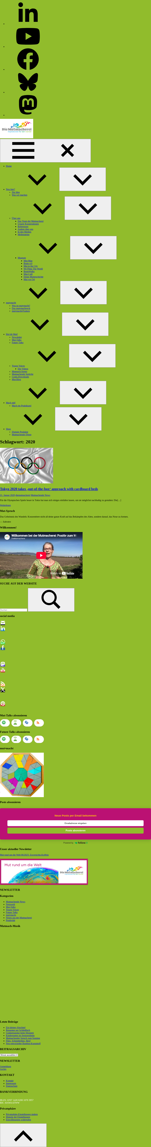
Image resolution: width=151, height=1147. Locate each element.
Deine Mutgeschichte (33, 276)
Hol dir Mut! (12, 334)
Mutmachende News (40, 495)
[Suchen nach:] (14, 610)
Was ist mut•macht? (21, 305)
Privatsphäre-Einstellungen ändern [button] (22, 1114)
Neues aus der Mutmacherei (19, 917)
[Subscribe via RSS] (39, 723)
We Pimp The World (33, 268)
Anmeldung (5, 1066)
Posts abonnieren (76, 830)
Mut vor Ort (29, 279)
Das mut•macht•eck (21, 308)
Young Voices (18, 366)
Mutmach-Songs (19, 371)
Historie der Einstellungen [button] (18, 1117)
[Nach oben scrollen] (23, 1135)
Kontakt (9, 1080)
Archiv (3, 1069)
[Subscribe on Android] (16, 723)
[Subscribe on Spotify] (5, 723)
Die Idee (16, 192)
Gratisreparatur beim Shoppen (20, 1033)
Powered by (68, 843)
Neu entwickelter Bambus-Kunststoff (23, 1043)
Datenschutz (11, 1086)
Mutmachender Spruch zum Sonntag (23, 1038)
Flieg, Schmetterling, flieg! (18, 1041)
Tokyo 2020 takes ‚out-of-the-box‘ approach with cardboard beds (49, 489)
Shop (8, 429)
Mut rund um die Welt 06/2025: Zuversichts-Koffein (24, 855)
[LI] (28, 24)
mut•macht (11, 302)
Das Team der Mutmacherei (31, 221)
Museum (22, 258)
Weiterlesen (5, 505)
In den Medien (24, 232)
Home (9, 166)
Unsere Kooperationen (28, 224)
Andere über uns (25, 229)
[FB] (28, 69)
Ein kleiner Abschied (15, 1027)
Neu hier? (10, 189)
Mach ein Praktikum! (21, 405)
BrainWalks (29, 271)
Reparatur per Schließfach (18, 1030)
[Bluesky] (28, 92)
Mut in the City (31, 266)
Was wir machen (19, 195)
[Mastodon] (28, 115)
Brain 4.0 (28, 263)
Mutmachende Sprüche (22, 374)
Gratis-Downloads (20, 377)
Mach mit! (10, 402)
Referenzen (23, 226)
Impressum (11, 1083)
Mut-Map (28, 260)
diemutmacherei (22, 495)
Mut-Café (28, 274)
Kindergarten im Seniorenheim (20, 1035)
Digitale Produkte (20, 432)
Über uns (16, 218)
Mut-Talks (16, 340)
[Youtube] (28, 46)
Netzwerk (10, 904)
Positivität (10, 920)
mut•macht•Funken (21, 311)
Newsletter (17, 337)
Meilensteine (23, 234)
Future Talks (17, 342)
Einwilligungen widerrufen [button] (18, 1119)
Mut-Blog (16, 379)
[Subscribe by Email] (28, 723)
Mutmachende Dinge (21, 434)
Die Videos (23, 369)
